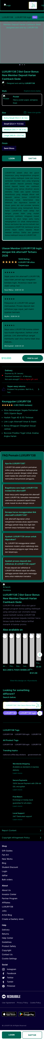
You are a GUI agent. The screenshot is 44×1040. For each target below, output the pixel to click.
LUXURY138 (7, 17)
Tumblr (10, 981)
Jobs (4, 911)
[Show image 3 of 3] (24, 64)
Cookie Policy (35, 1003)
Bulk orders (7, 879)
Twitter (10, 977)
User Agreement (8, 1003)
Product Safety (9, 946)
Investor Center (9, 894)
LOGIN (12, 1035)
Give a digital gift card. (29, 379)
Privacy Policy (22, 1003)
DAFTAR (32, 1035)
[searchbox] (22, 705)
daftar (5, 875)
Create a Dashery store (12, 919)
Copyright (6, 950)
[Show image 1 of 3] (19, 64)
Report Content (9, 830)
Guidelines (6, 942)
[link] (10, 713)
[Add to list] (5, 636)
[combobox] (33, 5)
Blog (4, 863)
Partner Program (9, 898)
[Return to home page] (15, 5)
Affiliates (6, 902)
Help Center (7, 938)
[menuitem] (7, 17)
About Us (6, 890)
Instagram (11, 969)
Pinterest (11, 986)
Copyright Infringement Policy (16, 837)
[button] (32, 654)
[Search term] (33, 5)
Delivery (6, 929)
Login (4, 871)
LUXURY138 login (25, 17)
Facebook (11, 973)
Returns (5, 934)
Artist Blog (7, 915)
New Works (7, 859)
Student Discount (10, 867)
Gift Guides (7, 850)
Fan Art (5, 855)
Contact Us (7, 954)
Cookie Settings (9, 958)
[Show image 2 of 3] (22, 64)
